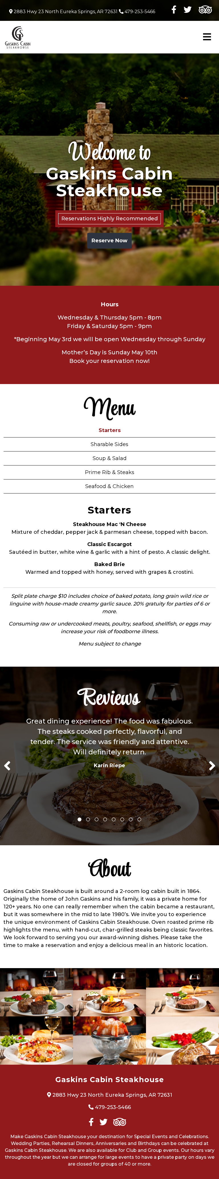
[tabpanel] (109, 745)
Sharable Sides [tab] (109, 444)
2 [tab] (88, 819)
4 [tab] (105, 819)
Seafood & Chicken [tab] (109, 486)
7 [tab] (131, 819)
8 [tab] (139, 819)
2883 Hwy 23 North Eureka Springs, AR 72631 (65, 11)
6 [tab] (122, 819)
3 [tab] (97, 819)
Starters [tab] (110, 430)
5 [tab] (114, 819)
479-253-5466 (139, 11)
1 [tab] (79, 819)
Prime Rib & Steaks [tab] (109, 472)
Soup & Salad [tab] (110, 458)
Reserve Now (109, 240)
